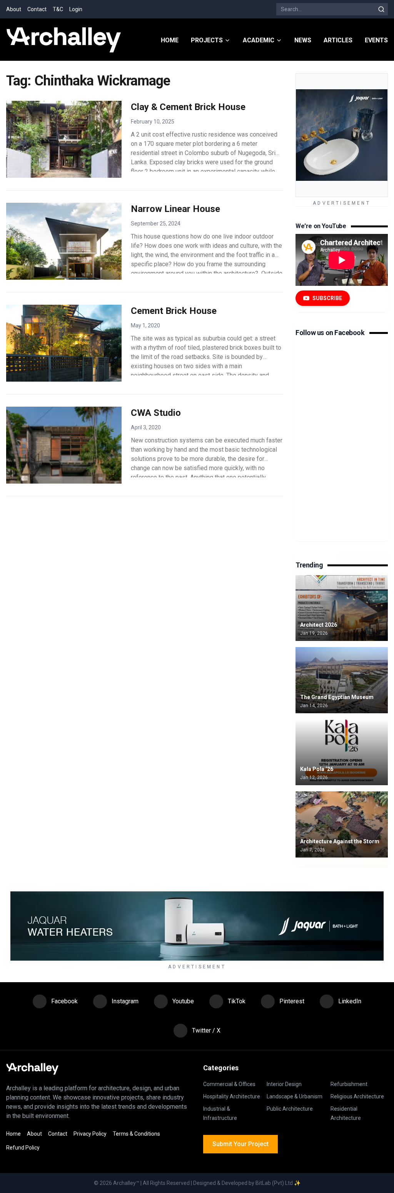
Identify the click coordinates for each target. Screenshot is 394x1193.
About (13, 9)
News (302, 40)
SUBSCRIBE (327, 298)
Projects (207, 40)
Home (170, 40)
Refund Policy (23, 1148)
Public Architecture (290, 1109)
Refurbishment (349, 1084)
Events (376, 40)
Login (75, 9)
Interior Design (284, 1084)
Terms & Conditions (136, 1134)
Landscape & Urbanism (294, 1096)
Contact (37, 9)
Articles (338, 40)
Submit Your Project (240, 1144)
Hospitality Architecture (231, 1096)
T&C (58, 9)
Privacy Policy (90, 1134)
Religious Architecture (357, 1096)
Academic (258, 40)
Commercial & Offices (229, 1084)
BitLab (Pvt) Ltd (274, 1183)
